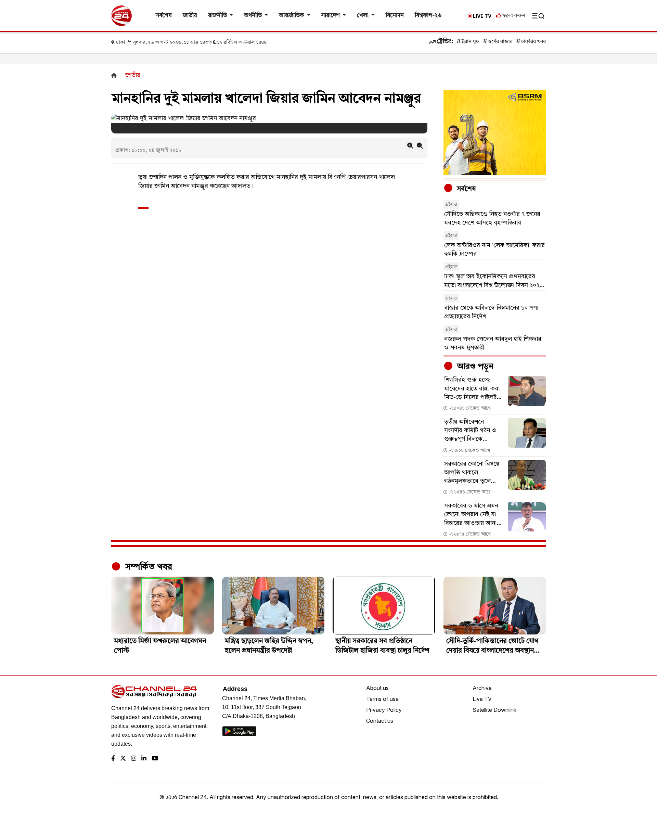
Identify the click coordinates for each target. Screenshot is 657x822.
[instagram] (133, 759)
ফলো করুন (513, 15)
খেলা (363, 15)
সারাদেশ (331, 15)
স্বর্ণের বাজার (500, 41)
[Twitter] (123, 759)
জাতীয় (190, 15)
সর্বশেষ (164, 15)
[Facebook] (113, 759)
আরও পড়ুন (474, 367)
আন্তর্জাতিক (292, 15)
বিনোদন (395, 15)
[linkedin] (143, 759)
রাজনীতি (218, 15)
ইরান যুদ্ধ (470, 41)
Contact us (379, 720)
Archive (482, 687)
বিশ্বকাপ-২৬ (428, 15)
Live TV (482, 698)
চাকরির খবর (533, 41)
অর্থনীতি (253, 15)
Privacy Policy (384, 709)
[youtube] (155, 759)
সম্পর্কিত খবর (147, 567)
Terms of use (382, 698)
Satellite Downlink (494, 709)
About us (377, 687)
